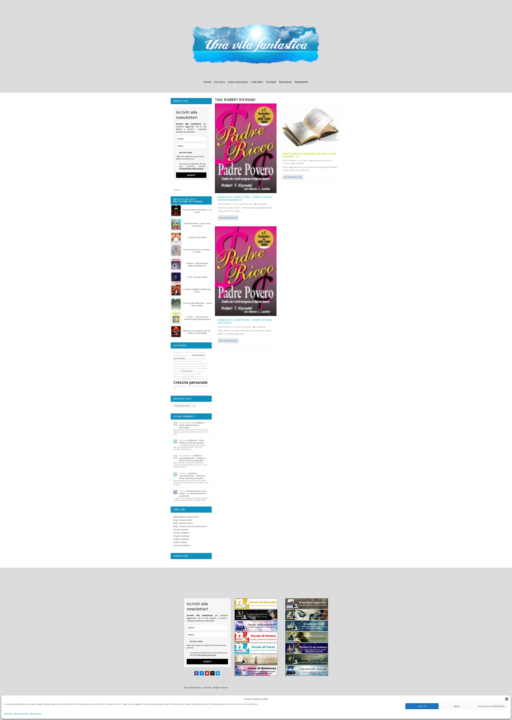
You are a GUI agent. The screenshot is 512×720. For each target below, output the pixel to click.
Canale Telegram (181, 532)
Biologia (188, 361)
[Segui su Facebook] (196, 673)
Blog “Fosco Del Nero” (183, 523)
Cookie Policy (8, 714)
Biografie (182, 366)
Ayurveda (188, 355)
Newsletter (302, 82)
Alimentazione (187, 378)
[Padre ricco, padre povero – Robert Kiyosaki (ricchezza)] (246, 271)
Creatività (199, 376)
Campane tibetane (200, 368)
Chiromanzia (200, 352)
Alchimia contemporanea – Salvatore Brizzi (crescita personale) (192, 458)
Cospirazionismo (188, 376)
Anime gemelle (198, 379)
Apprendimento (179, 355)
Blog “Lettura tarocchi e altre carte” (190, 526)
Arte (174, 389)
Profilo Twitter (180, 542)
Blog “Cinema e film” (182, 520)
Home (207, 82)
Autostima (190, 364)
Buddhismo (177, 374)
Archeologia (202, 359)
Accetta (422, 706)
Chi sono (219, 82)
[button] (506, 699)
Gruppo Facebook (181, 536)
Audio (187, 352)
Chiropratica (196, 366)
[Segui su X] (212, 673)
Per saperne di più (228, 218)
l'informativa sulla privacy (191, 168)
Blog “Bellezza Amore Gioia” (186, 517)
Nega (456, 706)
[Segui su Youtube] (207, 673)
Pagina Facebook (181, 539)
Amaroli (185, 374)
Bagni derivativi (179, 361)
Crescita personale (190, 382)
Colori (189, 386)
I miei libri (257, 82)
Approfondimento (179, 386)
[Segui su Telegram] (218, 673)
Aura (182, 352)
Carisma (192, 352)
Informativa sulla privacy (20, 714)
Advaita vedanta (191, 359)
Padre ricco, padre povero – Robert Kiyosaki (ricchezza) (245, 321)
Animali (201, 371)
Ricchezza (248, 204)
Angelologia (177, 376)
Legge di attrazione (316, 160)
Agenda (181, 368)
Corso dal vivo (196, 361)
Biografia (176, 371)
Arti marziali (189, 368)
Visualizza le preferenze (491, 706)
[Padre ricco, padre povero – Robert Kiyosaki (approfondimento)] (246, 148)
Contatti (271, 82)
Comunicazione (200, 364)
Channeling (186, 370)
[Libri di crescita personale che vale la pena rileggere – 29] (310, 126)
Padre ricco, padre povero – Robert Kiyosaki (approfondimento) (245, 198)
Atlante (183, 364)
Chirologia (177, 364)
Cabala (175, 366)
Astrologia (192, 374)
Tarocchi (285, 163)
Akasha (188, 366)
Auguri (206, 379)
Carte (198, 374)
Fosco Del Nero (225, 204)
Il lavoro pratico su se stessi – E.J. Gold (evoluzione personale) (192, 493)
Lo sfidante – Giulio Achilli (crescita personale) (192, 425)
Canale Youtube (180, 529)
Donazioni (285, 82)
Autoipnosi (177, 379)
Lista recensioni (238, 82)
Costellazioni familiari (199, 386)
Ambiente (176, 352)
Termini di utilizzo (35, 714)
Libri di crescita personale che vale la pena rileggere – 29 (309, 155)
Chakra (195, 371)
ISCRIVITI (191, 175)
